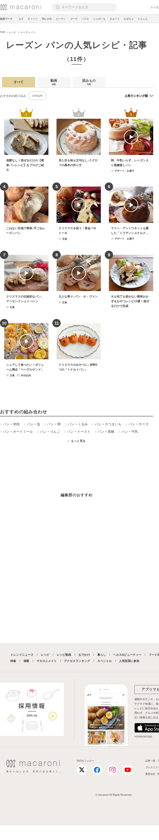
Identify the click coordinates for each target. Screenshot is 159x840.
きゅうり (115, 18)
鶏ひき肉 (47, 18)
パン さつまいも (108, 424)
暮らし (101, 654)
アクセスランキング (77, 661)
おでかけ (84, 654)
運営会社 (150, 774)
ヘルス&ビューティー (127, 654)
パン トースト (78, 431)
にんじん (143, 18)
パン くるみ (78, 424)
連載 (26, 661)
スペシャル (104, 661)
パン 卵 (54, 424)
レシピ (45, 654)
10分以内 (37, 95)
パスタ (85, 18)
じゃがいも (99, 18)
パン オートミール (18, 431)
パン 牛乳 (129, 431)
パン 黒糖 (106, 431)
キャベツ (33, 18)
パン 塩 (33, 424)
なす (21, 18)
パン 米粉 (11, 424)
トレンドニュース (22, 654)
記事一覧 (150, 760)
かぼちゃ (129, 18)
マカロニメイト (46, 661)
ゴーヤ (73, 18)
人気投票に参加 (129, 661)
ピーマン (61, 18)
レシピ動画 (64, 654)
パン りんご (50, 431)
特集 (13, 661)
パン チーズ (139, 424)
